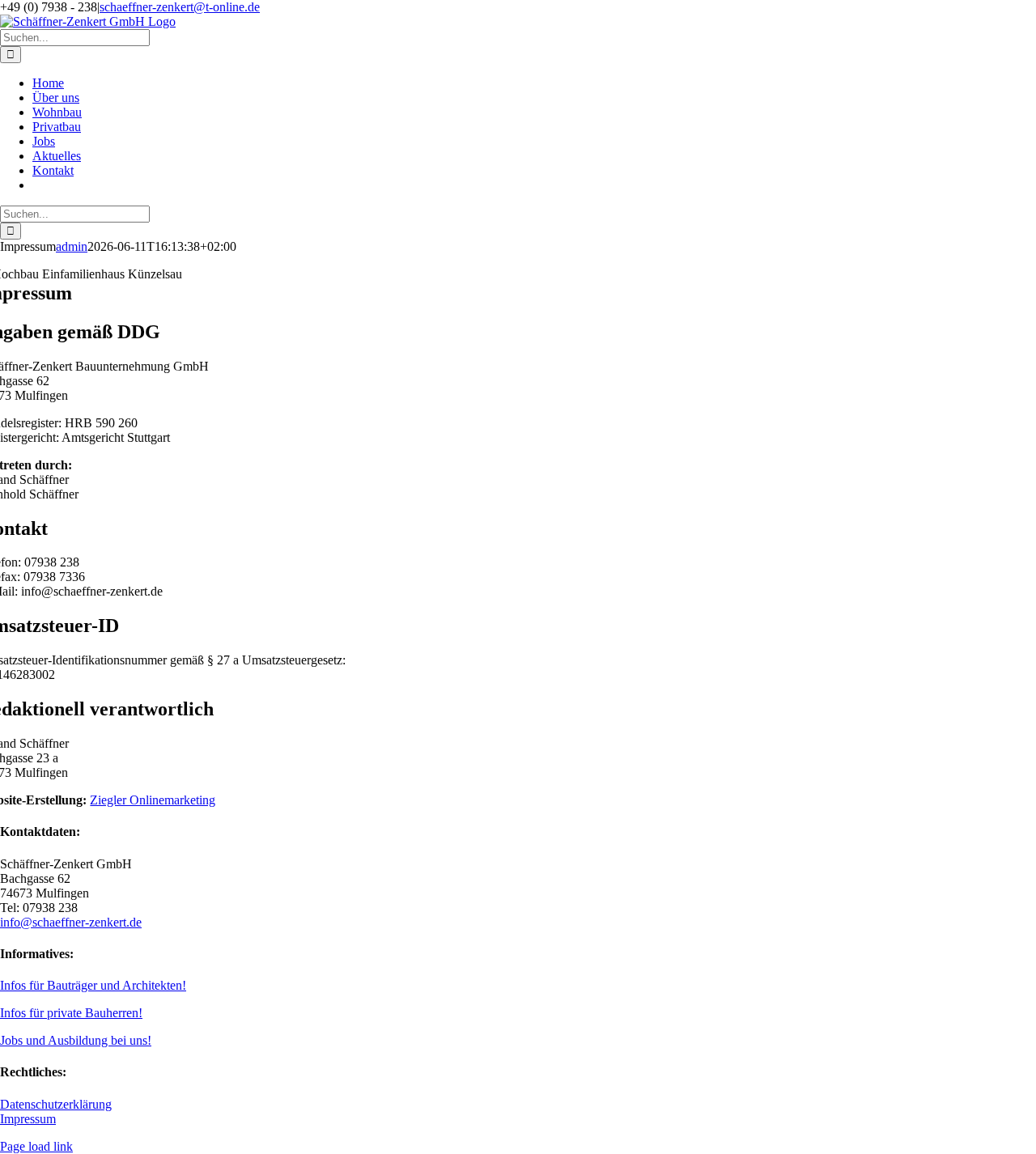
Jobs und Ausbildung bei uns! (75, 1040)
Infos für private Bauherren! (71, 1013)
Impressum (28, 1119)
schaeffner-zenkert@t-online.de (180, 7)
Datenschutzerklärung (56, 1104)
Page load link (36, 1146)
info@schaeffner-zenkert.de (71, 922)
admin (71, 246)
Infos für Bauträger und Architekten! (93, 985)
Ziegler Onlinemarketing (152, 800)
